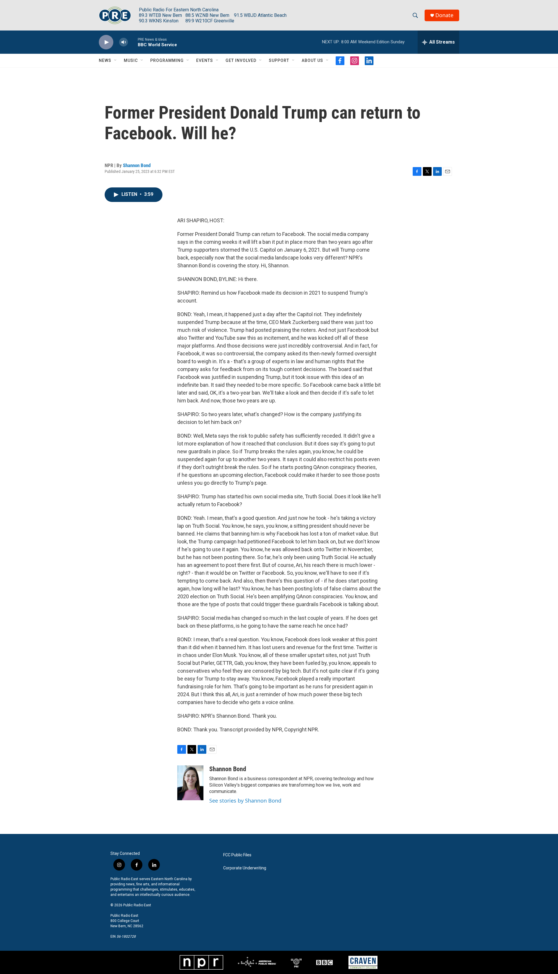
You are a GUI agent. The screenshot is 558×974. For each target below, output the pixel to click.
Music (131, 60)
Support (279, 60)
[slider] (133, 42)
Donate (444, 15)
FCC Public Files (237, 855)
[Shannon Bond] (190, 782)
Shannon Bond (137, 165)
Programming (167, 60)
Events (204, 60)
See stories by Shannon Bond (245, 800)
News (105, 60)
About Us (312, 60)
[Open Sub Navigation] (115, 60)
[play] (106, 42)
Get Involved (241, 60)
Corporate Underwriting (244, 868)
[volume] (123, 42)
